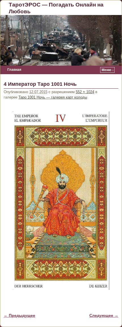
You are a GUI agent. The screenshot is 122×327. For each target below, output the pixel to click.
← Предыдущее (19, 315)
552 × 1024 (85, 92)
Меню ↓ (108, 70)
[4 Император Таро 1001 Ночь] (61, 200)
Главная (14, 70)
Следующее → (103, 315)
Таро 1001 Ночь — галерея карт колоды (52, 97)
